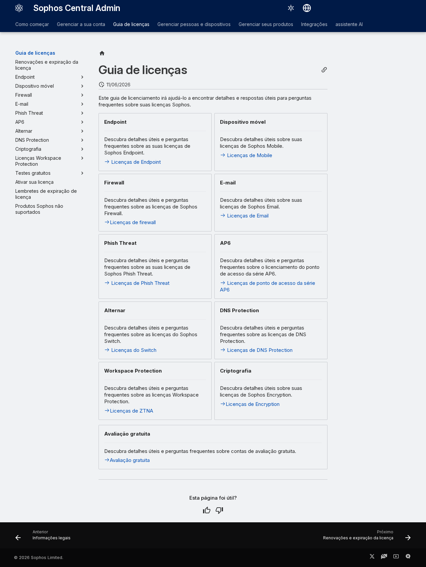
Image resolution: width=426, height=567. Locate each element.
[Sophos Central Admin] (19, 8)
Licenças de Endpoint (135, 162)
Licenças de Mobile (249, 155)
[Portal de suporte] (384, 557)
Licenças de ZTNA (131, 411)
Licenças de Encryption (253, 404)
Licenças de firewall (133, 222)
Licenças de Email (247, 215)
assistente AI (349, 24)
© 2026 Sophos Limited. (38, 557)
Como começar (32, 24)
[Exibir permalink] (324, 69)
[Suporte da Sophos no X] (372, 557)
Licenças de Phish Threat (139, 283)
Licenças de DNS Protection (259, 350)
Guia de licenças (131, 24)
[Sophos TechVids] (396, 557)
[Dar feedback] (408, 557)
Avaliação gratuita (130, 460)
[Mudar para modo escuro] (291, 8)
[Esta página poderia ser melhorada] (219, 510)
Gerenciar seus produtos (266, 24)
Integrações (314, 24)
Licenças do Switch (133, 350)
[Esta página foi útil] (206, 510)
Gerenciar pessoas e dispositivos (194, 24)
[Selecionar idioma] (307, 8)
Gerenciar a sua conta (81, 24)
